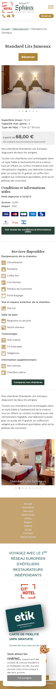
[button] (19, 111)
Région (28, 522)
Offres (28, 518)
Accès (28, 529)
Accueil (5, 29)
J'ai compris (24, 678)
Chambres (28, 507)
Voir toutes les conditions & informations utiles (28, 230)
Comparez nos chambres (28, 382)
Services (28, 511)
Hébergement (20, 29)
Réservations (28, 537)
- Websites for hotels (28, 686)
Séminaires (28, 514)
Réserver (46, 16)
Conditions (47, 683)
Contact (28, 533)
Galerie (28, 526)
